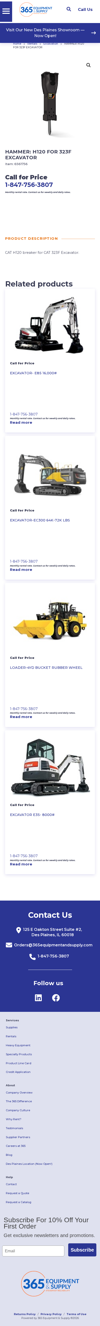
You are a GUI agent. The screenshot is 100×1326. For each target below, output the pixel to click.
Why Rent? (13, 1119)
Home (17, 43)
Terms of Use (76, 1314)
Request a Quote (17, 1193)
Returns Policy (25, 1314)
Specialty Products (19, 1054)
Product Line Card (18, 1063)
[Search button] (68, 9)
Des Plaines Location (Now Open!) (29, 1164)
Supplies (11, 1027)
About (10, 1085)
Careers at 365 (15, 1146)
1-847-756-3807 (29, 184)
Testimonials (14, 1128)
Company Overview (19, 1092)
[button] (88, 65)
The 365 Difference (19, 1101)
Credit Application (18, 1072)
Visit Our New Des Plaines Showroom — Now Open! (45, 33)
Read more (21, 422)
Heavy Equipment (18, 1045)
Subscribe (82, 1250)
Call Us (85, 9)
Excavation (50, 43)
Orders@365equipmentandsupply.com (53, 945)
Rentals (32, 43)
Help (9, 1177)
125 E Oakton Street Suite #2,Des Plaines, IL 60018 (52, 932)
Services (12, 1020)
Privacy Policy (51, 1314)
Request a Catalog (18, 1202)
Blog (9, 1155)
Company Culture (18, 1110)
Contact (11, 1184)
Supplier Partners (18, 1137)
